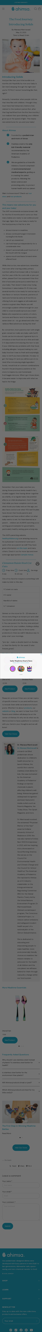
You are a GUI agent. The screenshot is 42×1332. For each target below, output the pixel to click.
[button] (12, 669)
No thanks (21, 674)
